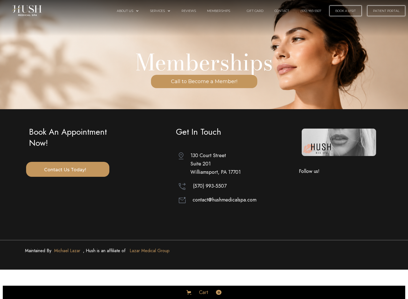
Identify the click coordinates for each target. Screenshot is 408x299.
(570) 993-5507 (310, 11)
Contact (281, 11)
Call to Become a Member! (204, 81)
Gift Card (255, 11)
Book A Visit (345, 11)
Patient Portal (386, 11)
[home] (27, 10)
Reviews (189, 11)
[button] (127, 11)
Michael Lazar (67, 250)
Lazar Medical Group (150, 250)
